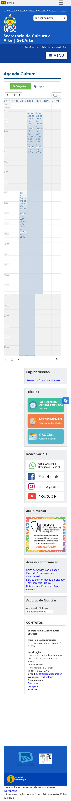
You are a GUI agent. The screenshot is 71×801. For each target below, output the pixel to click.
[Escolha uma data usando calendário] (13, 94)
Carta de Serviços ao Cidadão (42, 569)
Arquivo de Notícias (37, 608)
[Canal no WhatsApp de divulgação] (45, 470)
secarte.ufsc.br (46, 676)
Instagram (33, 686)
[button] (57, 359)
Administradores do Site (54, 47)
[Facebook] (45, 480)
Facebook (33, 683)
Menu (58, 55)
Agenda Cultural (20, 74)
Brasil (10, 2)
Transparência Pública (38, 583)
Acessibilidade (14, 10)
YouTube (32, 689)
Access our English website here (43, 380)
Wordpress (10, 790)
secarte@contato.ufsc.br (49, 673)
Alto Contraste (32, 10)
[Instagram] (45, 490)
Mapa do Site (49, 10)
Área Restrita (31, 47)
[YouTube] (45, 499)
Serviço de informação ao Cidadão (45, 579)
